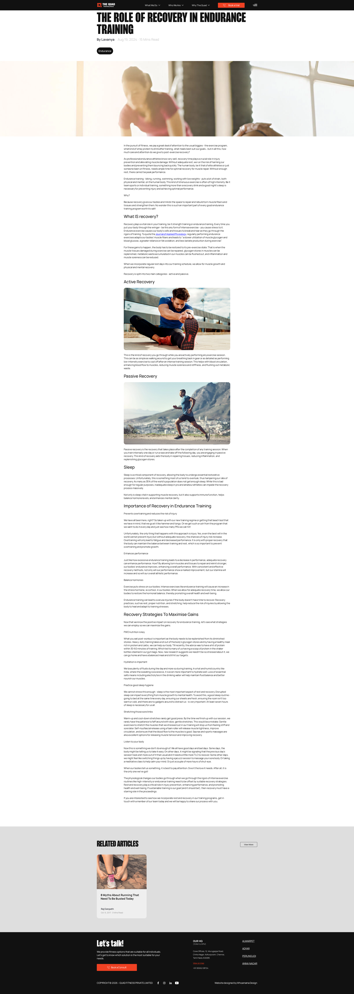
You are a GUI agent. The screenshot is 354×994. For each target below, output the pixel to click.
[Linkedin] (170, 983)
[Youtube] (177, 983)
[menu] (255, 5)
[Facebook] (158, 983)
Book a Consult (119, 967)
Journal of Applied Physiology (171, 234)
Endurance (105, 51)
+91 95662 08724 (200, 968)
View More (248, 844)
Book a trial (234, 5)
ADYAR (246, 948)
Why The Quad (199, 5)
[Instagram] (164, 983)
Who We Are (174, 5)
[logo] (121, 5)
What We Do (151, 5)
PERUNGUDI (249, 956)
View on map (198, 963)
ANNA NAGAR (249, 963)
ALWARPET (248, 941)
